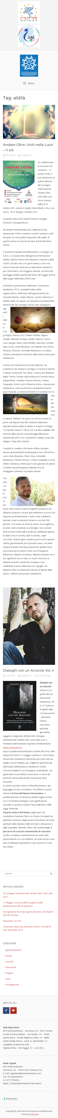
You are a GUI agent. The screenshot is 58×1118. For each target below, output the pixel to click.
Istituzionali (10, 967)
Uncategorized (12, 984)
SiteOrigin (34, 1114)
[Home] (29, 65)
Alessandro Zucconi (12, 921)
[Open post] (29, 122)
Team (8, 979)
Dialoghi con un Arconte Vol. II (28, 670)
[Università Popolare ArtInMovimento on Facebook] (6, 1010)
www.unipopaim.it (12, 747)
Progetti (9, 973)
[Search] (51, 873)
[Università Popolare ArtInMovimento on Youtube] (13, 1010)
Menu (31, 83)
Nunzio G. (27, 155)
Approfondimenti (13, 950)
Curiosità (9, 961)
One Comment (44, 676)
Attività (8, 956)
